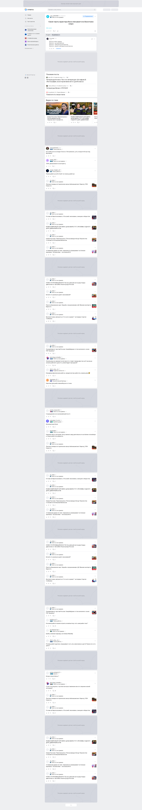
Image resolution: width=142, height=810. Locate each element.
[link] (57, 113)
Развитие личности (58, 370)
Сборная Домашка (61, 92)
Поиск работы (57, 149)
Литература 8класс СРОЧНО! (57, 88)
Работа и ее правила (57, 17)
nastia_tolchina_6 (52, 85)
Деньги (55, 674)
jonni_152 (50, 77)
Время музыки (57, 422)
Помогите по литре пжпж (55, 94)
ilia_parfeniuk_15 (52, 92)
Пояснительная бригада (59, 381)
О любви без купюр (58, 77)
